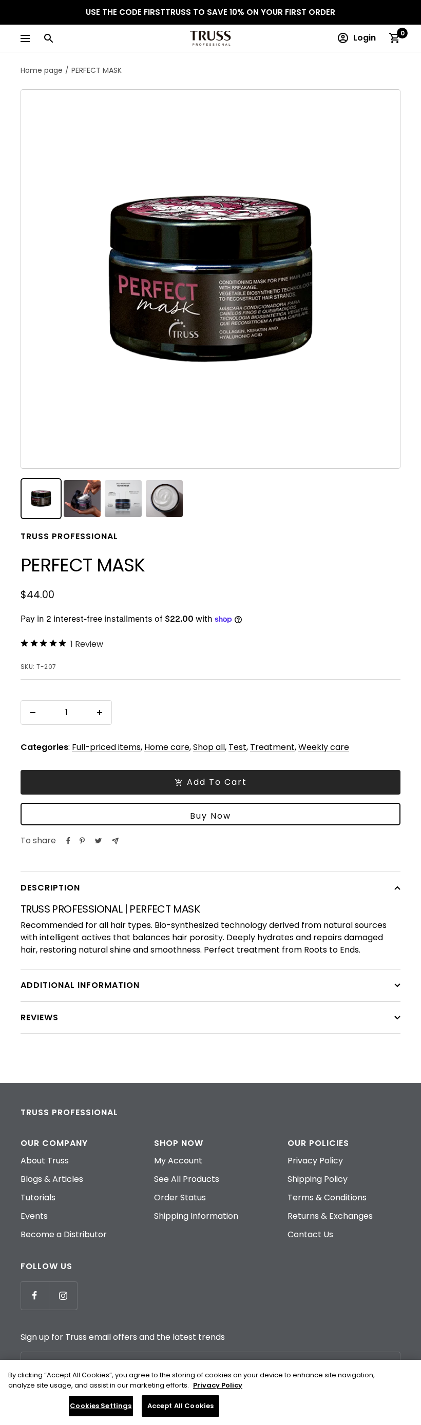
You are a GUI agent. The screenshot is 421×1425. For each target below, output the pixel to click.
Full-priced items (106, 747)
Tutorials (38, 1197)
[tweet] (98, 840)
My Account (178, 1160)
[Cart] (394, 38)
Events (34, 1216)
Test (237, 747)
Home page (42, 70)
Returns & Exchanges (330, 1216)
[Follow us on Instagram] (63, 1295)
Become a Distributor (64, 1234)
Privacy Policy (315, 1160)
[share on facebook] (68, 840)
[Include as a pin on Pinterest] (82, 840)
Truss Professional (69, 536)
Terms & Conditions (327, 1197)
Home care (166, 747)
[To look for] (48, 38)
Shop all (209, 747)
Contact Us (310, 1234)
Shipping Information (196, 1216)
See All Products (186, 1179)
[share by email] (115, 841)
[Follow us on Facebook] (35, 1295)
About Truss (45, 1160)
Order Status (180, 1197)
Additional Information (80, 985)
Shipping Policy (318, 1179)
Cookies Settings (100, 1406)
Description (50, 888)
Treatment (272, 747)
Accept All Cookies (180, 1406)
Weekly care (323, 747)
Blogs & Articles (52, 1179)
